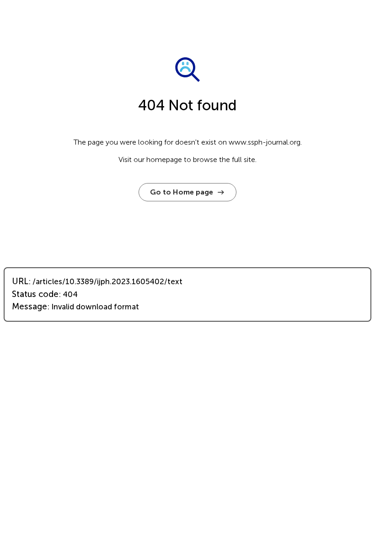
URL (20, 281)
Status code (35, 294)
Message (29, 307)
